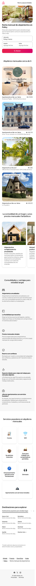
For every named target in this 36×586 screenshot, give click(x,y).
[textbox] (9, 45)
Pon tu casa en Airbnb (25, 3)
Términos (21, 577)
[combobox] (17, 39)
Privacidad (14, 577)
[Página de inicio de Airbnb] (3, 3)
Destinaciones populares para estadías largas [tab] (15, 511)
